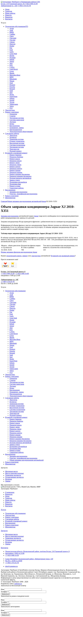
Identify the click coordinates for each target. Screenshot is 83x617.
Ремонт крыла (15, 159)
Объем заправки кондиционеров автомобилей (27, 460)
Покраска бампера (16, 157)
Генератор (13, 114)
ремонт (25, 256)
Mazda (12, 73)
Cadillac (12, 34)
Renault (12, 89)
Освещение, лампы (17, 128)
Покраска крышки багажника (20, 176)
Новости (8, 15)
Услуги (3, 510)
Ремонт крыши (15, 170)
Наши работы (10, 13)
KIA (11, 65)
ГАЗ (11, 108)
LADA (12, 67)
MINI (11, 77)
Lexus (12, 71)
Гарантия (8, 11)
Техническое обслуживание (15, 291)
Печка (12, 124)
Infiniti (12, 59)
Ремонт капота (15, 166)
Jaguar (12, 61)
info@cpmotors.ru (11, 566)
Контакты (8, 19)
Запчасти (4, 531)
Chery (12, 36)
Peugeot (12, 85)
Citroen (12, 42)
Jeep (11, 63)
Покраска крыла (16, 161)
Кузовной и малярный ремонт (16, 153)
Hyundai (12, 57)
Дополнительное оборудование (21, 131)
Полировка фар (15, 184)
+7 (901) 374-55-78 (24, 6)
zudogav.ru (18, 584)
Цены (7, 9)
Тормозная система (17, 139)
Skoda (12, 94)
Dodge (12, 46)
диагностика (36, 256)
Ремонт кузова (15, 186)
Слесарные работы (12, 133)
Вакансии (8, 17)
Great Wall (13, 54)
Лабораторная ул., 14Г (9, 6)
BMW (12, 32)
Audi (11, 30)
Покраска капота (16, 168)
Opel (11, 83)
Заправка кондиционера (18, 192)
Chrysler (12, 40)
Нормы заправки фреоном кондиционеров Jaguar (19, 252)
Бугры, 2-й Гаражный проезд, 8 (12, 4)
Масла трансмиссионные (14, 473)
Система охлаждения (17, 145)
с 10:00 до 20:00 (13, 561)
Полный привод (16, 151)
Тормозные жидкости (13, 475)
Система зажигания (17, 120)
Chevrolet (13, 38)
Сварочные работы (17, 188)
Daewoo (12, 44)
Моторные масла (11, 471)
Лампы (7, 481)
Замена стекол (15, 180)
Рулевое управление (17, 141)
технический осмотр (14, 256)
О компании (9, 492)
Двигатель (13, 135)
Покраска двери (15, 165)
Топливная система (17, 118)
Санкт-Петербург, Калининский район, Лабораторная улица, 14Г (29, 559)
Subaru (12, 98)
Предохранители (16, 130)
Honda (12, 56)
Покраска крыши (16, 172)
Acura (12, 28)
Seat (11, 93)
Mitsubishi (13, 79)
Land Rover (14, 69)
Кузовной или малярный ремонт (63, 256)
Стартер (12, 116)
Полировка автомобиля (18, 182)
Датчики (13, 122)
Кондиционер (15, 126)
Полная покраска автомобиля (20, 178)
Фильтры (8, 479)
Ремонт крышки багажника (20, 174)
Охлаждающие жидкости (14, 477)
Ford (11, 50)
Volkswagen (14, 104)
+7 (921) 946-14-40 (22, 273)
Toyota (12, 102)
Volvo (12, 106)
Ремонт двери (15, 163)
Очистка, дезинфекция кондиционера (23, 194)
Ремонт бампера (15, 155)
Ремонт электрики (12, 112)
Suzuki (12, 100)
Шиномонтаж (10, 198)
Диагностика (10, 110)
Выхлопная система (17, 143)
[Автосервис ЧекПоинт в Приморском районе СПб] (20, 2)
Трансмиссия (14, 149)
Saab (11, 91)
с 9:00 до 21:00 (14, 553)
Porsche (12, 87)
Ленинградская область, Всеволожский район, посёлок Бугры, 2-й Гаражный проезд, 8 (37, 551)
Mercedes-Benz (15, 75)
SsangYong (13, 96)
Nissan (12, 81)
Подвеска (13, 137)
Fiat (11, 48)
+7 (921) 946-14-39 (31, 4)
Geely (12, 52)
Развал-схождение (11, 196)
